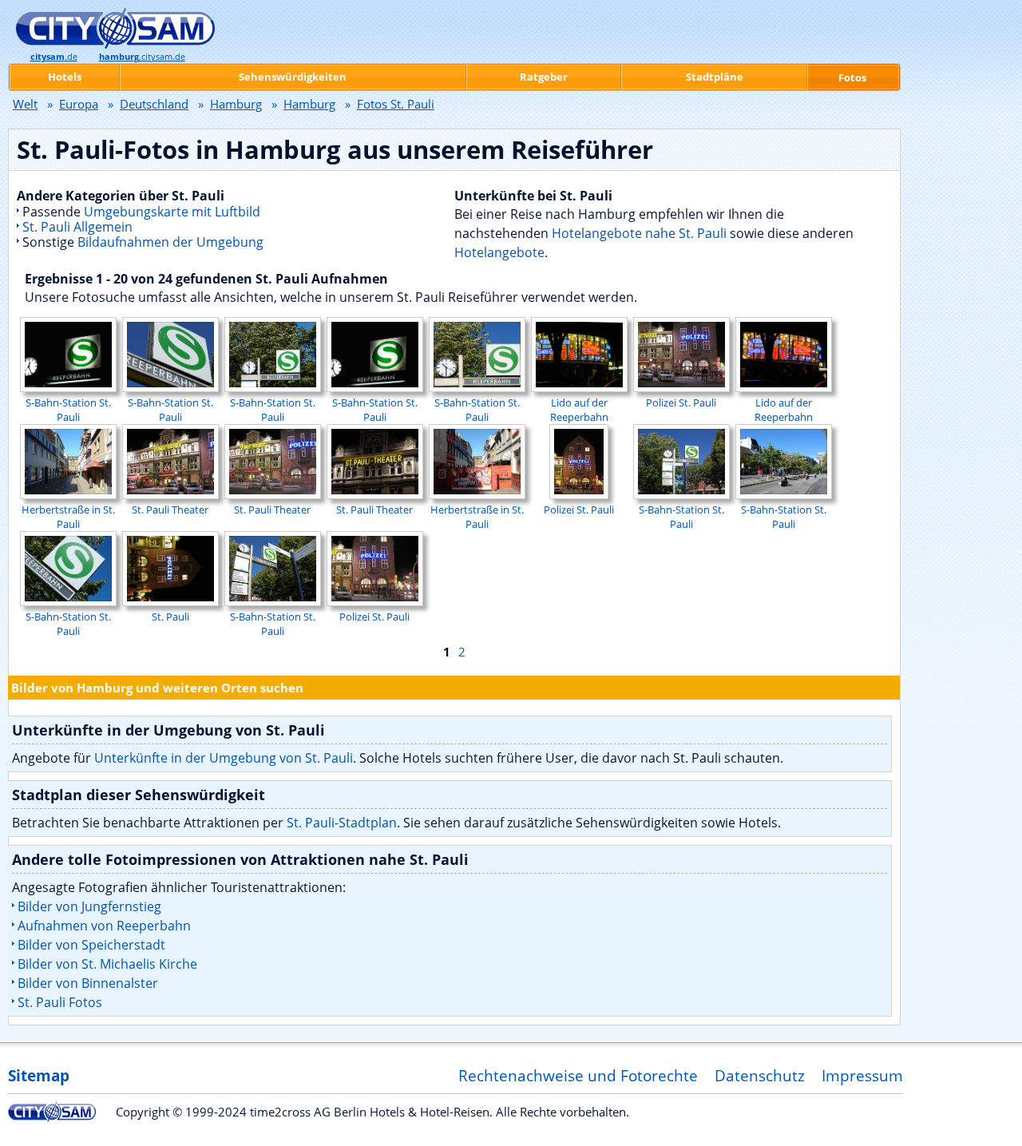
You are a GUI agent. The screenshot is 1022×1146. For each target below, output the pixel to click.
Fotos (852, 77)
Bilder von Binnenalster (88, 983)
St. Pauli (170, 616)
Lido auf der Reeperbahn (579, 409)
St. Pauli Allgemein (77, 227)
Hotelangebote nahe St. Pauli (639, 233)
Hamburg (236, 104)
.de (53, 56)
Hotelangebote (499, 252)
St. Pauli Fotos (60, 1002)
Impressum (862, 1075)
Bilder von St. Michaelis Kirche (107, 964)
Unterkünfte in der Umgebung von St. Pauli (223, 758)
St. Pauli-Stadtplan (342, 822)
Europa (78, 104)
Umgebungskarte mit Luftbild (172, 211)
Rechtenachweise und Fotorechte (578, 1075)
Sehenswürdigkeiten (293, 76)
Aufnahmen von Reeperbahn (104, 925)
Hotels (64, 76)
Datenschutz (760, 1075)
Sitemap (38, 1075)
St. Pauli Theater (170, 509)
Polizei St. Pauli (681, 402)
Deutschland (154, 104)
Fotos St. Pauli (395, 104)
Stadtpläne (714, 76)
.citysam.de (142, 56)
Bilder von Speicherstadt (91, 945)
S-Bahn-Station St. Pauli (68, 409)
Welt (25, 104)
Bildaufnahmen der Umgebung (170, 242)
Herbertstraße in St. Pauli (68, 516)
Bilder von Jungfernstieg (89, 906)
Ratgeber (544, 76)
